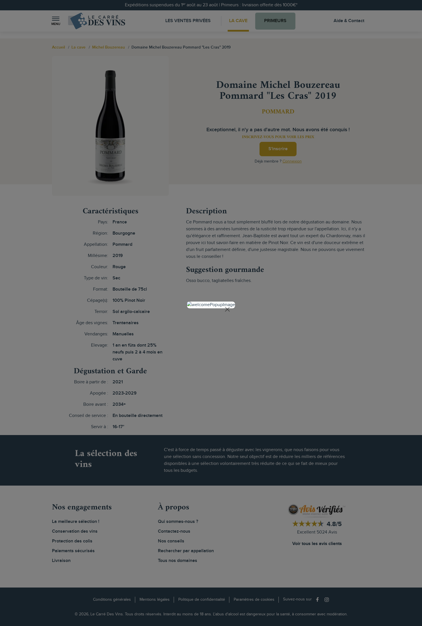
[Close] (227, 309)
